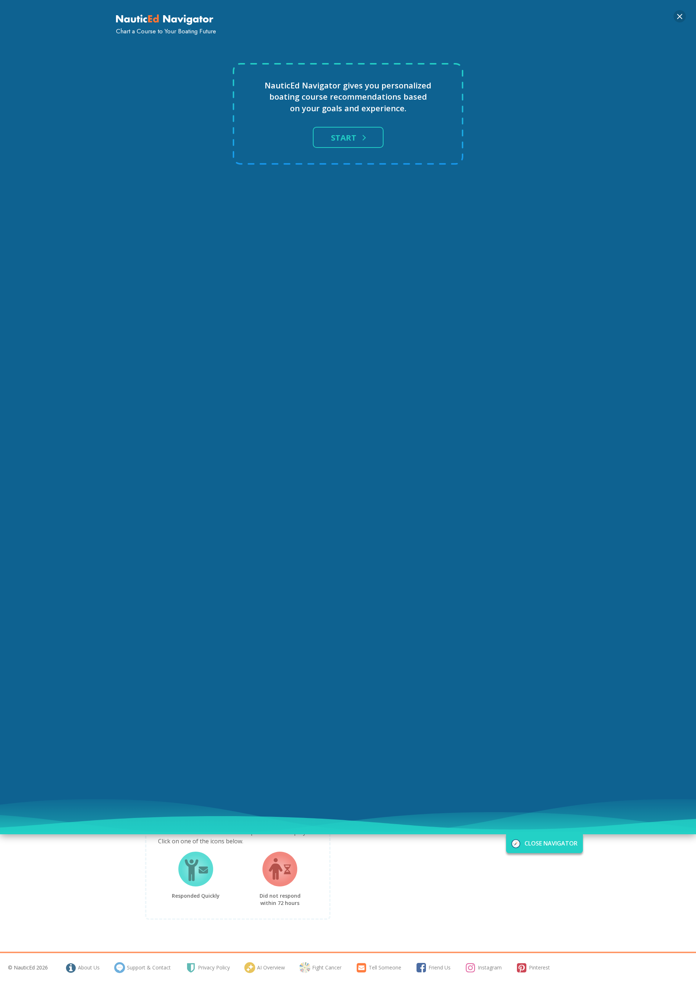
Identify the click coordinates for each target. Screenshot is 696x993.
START (343, 137)
